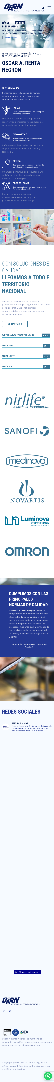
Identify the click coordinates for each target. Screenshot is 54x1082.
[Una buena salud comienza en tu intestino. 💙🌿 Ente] (27, 837)
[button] (48, 1076)
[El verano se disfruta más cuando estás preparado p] (27, 866)
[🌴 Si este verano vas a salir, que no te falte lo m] (27, 924)
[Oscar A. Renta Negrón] (24, 7)
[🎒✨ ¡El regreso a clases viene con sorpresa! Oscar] (27, 749)
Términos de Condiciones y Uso (34, 1066)
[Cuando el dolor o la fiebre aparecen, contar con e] (27, 895)
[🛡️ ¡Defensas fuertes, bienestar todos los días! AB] (27, 808)
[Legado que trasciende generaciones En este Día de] (27, 954)
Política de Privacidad (14, 1069)
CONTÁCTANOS (15, 324)
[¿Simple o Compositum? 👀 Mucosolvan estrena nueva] (27, 778)
